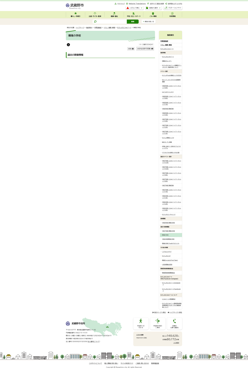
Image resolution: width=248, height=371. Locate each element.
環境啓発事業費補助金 (168, 272)
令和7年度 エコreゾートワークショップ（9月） (171, 174)
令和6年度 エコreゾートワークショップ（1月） (171, 196)
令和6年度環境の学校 (168, 239)
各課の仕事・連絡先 (174, 326)
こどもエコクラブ (166, 251)
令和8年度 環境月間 (168, 108)
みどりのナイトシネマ (168, 92)
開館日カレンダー (167, 61)
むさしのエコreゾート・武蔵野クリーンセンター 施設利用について (172, 66)
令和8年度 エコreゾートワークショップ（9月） (171, 86)
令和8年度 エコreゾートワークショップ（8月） (171, 97)
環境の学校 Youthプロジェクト (170, 243)
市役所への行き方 (140, 326)
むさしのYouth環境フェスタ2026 (171, 75)
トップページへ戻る (176, 312)
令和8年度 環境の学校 (168, 222)
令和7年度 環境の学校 (168, 231)
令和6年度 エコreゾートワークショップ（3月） (171, 209)
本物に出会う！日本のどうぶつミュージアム (171, 147)
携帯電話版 (155, 363)
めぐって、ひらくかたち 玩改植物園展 (171, 80)
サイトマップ (121, 3)
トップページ (80, 27)
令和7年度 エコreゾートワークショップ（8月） (171, 180)
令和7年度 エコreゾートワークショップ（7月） (171, 190)
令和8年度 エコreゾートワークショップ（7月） (171, 103)
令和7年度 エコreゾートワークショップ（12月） (171, 161)
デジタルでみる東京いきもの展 (170, 152)
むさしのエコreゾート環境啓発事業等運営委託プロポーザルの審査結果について (171, 305)
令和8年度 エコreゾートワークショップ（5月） (171, 114)
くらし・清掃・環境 (109, 27)
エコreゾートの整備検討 (168, 299)
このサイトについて (95, 363)
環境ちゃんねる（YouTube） (170, 260)
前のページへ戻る (160, 312)
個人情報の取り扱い (111, 363)
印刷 (129, 48)
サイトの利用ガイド (127, 363)
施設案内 (89, 27)
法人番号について (93, 341)
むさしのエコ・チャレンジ (168, 214)
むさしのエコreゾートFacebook (171, 289)
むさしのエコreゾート (124, 27)
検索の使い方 (149, 21)
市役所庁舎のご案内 (157, 326)
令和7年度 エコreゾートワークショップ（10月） (171, 167)
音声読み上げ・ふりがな (175, 3)
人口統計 (176, 343)
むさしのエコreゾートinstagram (171, 283)
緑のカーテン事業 (167, 142)
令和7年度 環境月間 (168, 185)
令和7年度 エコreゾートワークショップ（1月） (171, 132)
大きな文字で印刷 (143, 48)
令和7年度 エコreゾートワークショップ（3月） (171, 120)
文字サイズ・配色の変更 (157, 3)
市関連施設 (98, 27)
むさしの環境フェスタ (168, 137)
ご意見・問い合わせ (142, 363)
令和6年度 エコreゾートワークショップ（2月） (171, 203)
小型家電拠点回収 (167, 264)
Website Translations (137, 3)
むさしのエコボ (166, 256)
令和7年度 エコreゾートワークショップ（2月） (171, 126)
